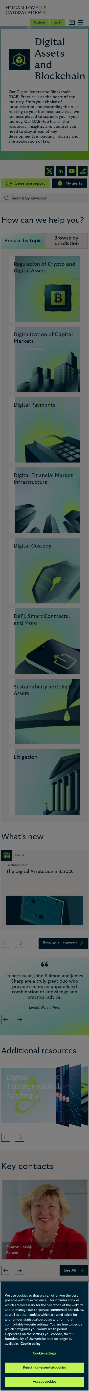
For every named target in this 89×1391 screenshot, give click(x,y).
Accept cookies (44, 1381)
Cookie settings (44, 1353)
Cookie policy (31, 1344)
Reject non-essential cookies (44, 1367)
